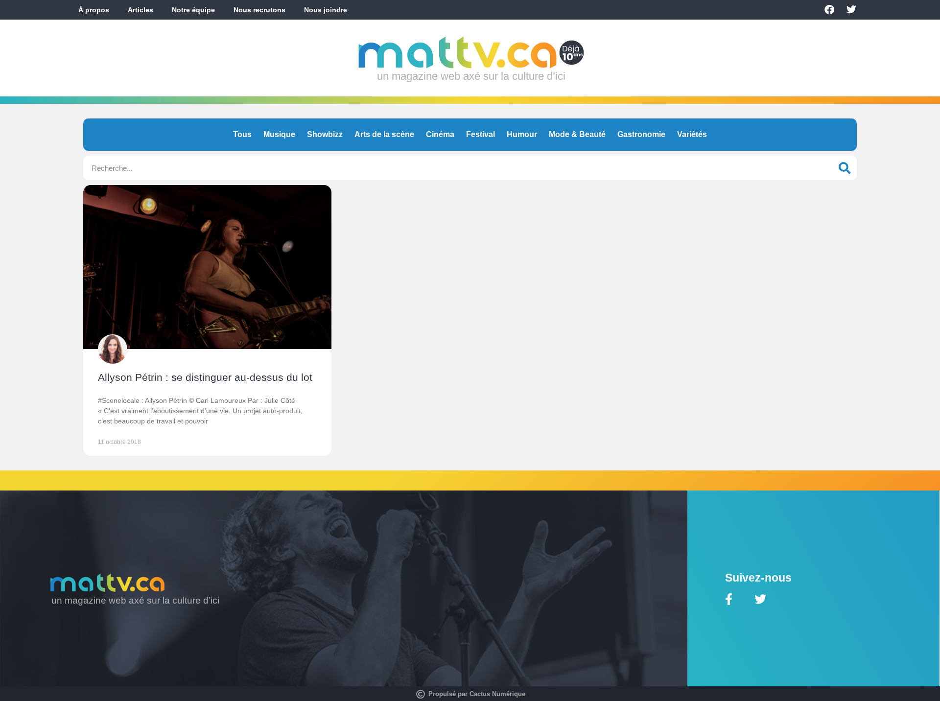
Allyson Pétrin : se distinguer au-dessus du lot (205, 377)
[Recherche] (844, 168)
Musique (279, 134)
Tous (242, 134)
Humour (522, 134)
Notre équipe (193, 10)
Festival (480, 134)
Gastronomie (641, 134)
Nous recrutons (259, 10)
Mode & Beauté (577, 134)
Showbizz (325, 134)
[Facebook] (829, 10)
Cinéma (440, 134)
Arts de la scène (384, 134)
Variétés (692, 134)
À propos (93, 10)
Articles (140, 10)
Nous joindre (325, 10)
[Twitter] (851, 10)
